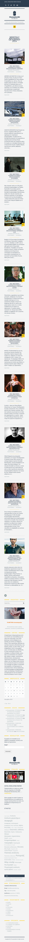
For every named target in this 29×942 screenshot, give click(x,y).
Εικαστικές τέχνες (9, 832)
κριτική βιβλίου (8, 869)
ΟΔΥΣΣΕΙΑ (9, 926)
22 (11, 693)
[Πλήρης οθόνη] (23, 781)
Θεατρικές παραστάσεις (12, 836)
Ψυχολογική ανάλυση (11, 867)
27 (5, 696)
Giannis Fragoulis (13, 70)
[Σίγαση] (20, 781)
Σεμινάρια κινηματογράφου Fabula (10, 857)
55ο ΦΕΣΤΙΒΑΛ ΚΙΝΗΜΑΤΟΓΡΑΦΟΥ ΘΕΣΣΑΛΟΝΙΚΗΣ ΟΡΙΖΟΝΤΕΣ (14, 120)
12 (22, 687)
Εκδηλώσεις (18, 832)
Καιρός (6, 838)
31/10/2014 (18, 71)
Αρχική (8, 902)
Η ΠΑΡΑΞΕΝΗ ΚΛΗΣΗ (12, 923)
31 (17, 696)
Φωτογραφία (8, 865)
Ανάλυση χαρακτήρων (12, 818)
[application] (14, 776)
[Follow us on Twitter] (11, 5)
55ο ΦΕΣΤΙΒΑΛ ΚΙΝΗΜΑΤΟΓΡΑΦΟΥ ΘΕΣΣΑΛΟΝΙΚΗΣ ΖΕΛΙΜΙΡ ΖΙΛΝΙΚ (14, 286)
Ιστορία (9, 908)
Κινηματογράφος (10, 840)
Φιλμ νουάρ (9, 862)
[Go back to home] (14, 14)
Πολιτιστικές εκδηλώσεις (9, 855)
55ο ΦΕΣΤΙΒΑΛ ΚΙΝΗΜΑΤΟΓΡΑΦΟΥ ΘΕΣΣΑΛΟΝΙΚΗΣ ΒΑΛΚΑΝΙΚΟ (14, 341)
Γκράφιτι (15, 827)
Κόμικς (18, 840)
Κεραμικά (10, 838)
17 (17, 690)
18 (20, 690)
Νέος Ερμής (7, 849)
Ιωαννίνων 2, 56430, (15, 893)
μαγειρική (19, 869)
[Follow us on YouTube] (17, 5)
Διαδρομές (6, 829)
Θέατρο (6, 834)
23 (14, 693)
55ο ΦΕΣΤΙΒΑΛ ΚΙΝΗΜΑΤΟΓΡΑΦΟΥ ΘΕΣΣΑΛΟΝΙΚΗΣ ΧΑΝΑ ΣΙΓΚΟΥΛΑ (14, 396)
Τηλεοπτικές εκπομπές (19, 859)
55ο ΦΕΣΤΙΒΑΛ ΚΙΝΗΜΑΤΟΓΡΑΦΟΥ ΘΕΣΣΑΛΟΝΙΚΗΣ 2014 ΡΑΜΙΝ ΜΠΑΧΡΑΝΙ (14, 558)
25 (20, 693)
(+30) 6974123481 (11, 890)
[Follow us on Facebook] (8, 5)
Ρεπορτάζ (20, 855)
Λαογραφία (8, 843)
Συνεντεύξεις (8, 859)
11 (19, 687)
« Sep (5, 703)
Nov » (9, 703)
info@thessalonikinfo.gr (13, 888)
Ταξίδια (8, 912)
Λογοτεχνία (16, 843)
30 (14, 696)
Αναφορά (8, 821)
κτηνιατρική (15, 869)
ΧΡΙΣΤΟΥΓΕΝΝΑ (20, 731)
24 (17, 693)
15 (11, 690)
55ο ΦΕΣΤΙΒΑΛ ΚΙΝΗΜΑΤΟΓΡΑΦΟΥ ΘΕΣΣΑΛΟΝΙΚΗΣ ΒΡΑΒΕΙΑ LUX (14, 230)
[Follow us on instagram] (14, 5)
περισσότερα (7, 793)
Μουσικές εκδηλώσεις (10, 847)
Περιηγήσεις (15, 850)
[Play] (6, 781)
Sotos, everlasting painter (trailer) (12, 2)
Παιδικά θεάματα (8, 850)
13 (5, 690)
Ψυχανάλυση (10, 910)
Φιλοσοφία (18, 862)
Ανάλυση (13, 816)
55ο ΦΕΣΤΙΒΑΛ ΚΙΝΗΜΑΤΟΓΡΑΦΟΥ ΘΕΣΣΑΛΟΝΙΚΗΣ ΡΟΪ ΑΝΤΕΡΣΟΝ (14, 502)
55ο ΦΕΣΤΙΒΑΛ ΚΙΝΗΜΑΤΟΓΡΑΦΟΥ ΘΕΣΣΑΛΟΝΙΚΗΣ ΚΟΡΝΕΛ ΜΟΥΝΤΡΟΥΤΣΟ (14, 446)
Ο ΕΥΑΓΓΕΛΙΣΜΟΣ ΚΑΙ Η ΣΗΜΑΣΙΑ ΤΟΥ (15, 726)
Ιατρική (8, 913)
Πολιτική (9, 904)
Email (6, 744)
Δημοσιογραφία (20, 827)
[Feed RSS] (5, 5)
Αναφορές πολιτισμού (11, 823)
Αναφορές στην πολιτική (11, 825)
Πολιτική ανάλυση (11, 853)
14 (8, 690)
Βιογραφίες (7, 827)
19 (22, 690)
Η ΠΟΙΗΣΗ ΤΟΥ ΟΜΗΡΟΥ (13, 924)
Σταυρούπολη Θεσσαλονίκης (11, 895)
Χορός (15, 865)
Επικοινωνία (10, 915)
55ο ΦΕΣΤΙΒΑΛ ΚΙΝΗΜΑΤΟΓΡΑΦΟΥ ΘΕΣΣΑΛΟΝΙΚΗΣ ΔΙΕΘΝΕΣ (14, 67)
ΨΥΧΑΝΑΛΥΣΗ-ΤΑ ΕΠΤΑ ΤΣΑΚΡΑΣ (16, 716)
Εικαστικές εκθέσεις (17, 830)
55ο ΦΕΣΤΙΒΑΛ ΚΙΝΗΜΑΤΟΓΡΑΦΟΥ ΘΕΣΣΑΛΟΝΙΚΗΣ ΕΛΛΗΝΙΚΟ (14, 176)
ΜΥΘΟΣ (9, 927)
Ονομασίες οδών (14, 848)
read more (6, 94)
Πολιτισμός (10, 71)
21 (8, 693)
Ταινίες (13, 859)
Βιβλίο (21, 825)
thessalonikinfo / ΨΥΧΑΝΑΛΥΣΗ (15, 710)
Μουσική (20, 847)
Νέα (8, 905)
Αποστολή (7, 751)
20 (5, 693)
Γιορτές (12, 827)
